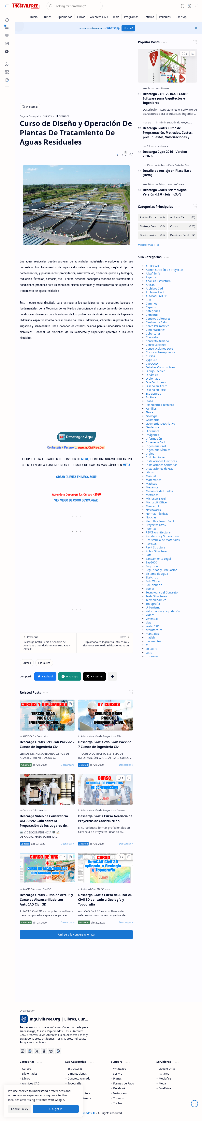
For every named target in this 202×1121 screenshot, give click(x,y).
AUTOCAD (152, 266)
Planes (117, 1078)
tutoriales (152, 656)
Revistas (151, 543)
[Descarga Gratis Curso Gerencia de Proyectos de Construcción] (105, 789)
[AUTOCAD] (29, 736)
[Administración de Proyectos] (98, 736)
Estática (151, 397)
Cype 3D (151, 360)
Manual (151, 476)
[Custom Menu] (7, 43)
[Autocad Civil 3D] (41, 889)
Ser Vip (117, 1073)
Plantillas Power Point (160, 521)
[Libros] (81, 17)
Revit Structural (156, 547)
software (151, 649)
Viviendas (152, 619)
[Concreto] (42, 736)
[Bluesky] (51, 1051)
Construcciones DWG (159, 348)
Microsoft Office (156, 502)
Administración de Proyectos (164, 270)
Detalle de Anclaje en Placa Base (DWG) (167, 173)
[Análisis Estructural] (152, 217)
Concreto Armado (157, 341)
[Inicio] (34, 17)
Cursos (150, 356)
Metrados (152, 495)
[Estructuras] (165, 184)
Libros (150, 472)
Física (149, 412)
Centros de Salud (157, 322)
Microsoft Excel (156, 498)
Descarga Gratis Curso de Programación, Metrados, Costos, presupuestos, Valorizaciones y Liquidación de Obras (168, 132)
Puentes (151, 528)
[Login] (7, 64)
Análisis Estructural (158, 281)
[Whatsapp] (58, 1051)
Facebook (119, 1088)
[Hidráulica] (44, 662)
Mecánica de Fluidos (159, 491)
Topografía (153, 604)
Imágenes (152, 435)
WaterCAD (152, 626)
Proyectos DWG (156, 525)
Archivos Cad (154, 288)
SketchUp (152, 577)
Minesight (152, 506)
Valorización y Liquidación (163, 611)
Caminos (151, 303)
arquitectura (154, 630)
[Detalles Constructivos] (188, 165)
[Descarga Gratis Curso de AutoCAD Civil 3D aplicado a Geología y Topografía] (105, 868)
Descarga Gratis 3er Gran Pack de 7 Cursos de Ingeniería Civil (47, 744)
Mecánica (152, 487)
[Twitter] (37, 1051)
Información (154, 438)
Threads (118, 1098)
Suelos (150, 589)
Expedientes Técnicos (160, 405)
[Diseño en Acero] (152, 235)
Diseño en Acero (156, 386)
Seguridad (153, 566)
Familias (151, 408)
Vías (148, 622)
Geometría (153, 420)
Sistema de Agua (157, 574)
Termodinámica (156, 600)
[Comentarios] (120, 778)
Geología (151, 416)
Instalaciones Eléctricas (161, 461)
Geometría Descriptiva (160, 423)
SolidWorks (153, 581)
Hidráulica (152, 431)
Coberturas (153, 333)
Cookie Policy (19, 1109)
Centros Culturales (158, 318)
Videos (150, 615)
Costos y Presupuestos (160, 352)
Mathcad (151, 483)
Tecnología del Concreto (162, 592)
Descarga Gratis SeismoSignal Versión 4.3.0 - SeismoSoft (165, 192)
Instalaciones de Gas (159, 468)
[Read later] (118, 154)
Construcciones (156, 345)
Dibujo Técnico (155, 371)
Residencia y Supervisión (162, 536)
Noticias (151, 517)
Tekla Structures (156, 596)
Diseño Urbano (156, 382)
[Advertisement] (76, 67)
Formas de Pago (123, 1083)
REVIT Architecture (158, 532)
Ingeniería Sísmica (158, 450)
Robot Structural (156, 551)
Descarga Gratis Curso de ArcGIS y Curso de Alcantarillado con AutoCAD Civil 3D (46, 900)
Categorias (153, 311)
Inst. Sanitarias (156, 457)
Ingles (150, 453)
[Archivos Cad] (165, 165)
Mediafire (165, 1078)
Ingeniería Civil (156, 446)
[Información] (40, 810)
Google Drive (167, 1068)
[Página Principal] (7, 20)
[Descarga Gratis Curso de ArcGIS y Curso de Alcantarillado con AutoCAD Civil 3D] (47, 868)
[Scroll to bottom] (194, 1103)
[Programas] (131, 17)
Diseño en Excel (156, 390)
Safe (149, 555)
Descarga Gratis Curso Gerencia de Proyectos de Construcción (105, 818)
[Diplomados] (64, 17)
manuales (152, 634)
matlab (150, 637)
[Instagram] (30, 1051)
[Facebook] (23, 1051)
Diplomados (29, 1073)
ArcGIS (150, 285)
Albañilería (153, 273)
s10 (148, 645)
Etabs (149, 401)
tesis (149, 652)
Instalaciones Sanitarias (161, 465)
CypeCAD (152, 363)
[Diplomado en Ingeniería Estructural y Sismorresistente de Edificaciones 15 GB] (104, 643)
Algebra (151, 277)
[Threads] (44, 1051)
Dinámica (152, 375)
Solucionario (154, 585)
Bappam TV (189, 1113)
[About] (7, 72)
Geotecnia (152, 427)
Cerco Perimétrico (157, 326)
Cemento (152, 315)
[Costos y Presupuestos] (152, 226)
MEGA (85, 459)
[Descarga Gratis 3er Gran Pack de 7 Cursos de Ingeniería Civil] (47, 715)
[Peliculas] (165, 17)
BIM (148, 300)
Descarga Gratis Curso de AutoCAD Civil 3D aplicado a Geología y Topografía (105, 900)
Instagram (120, 1093)
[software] (163, 88)
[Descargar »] (68, 764)
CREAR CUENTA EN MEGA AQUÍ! (76, 477)
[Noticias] (149, 17)
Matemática (153, 480)
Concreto (152, 337)
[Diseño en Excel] (182, 235)
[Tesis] (116, 17)
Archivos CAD (30, 1083)
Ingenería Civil (155, 442)
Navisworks (153, 510)
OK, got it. (56, 1109)
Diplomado (153, 378)
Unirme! (128, 28)
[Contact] (7, 80)
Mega (162, 1083)
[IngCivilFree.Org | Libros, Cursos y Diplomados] (25, 6)
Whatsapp (113, 28)
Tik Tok (117, 1103)
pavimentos (153, 641)
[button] (7, 6)
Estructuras (153, 393)
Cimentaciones (155, 330)
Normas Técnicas (157, 513)
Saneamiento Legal (158, 558)
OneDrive (165, 1088)
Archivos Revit (155, 292)
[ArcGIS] (27, 889)
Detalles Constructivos (160, 367)
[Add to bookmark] (70, 704)
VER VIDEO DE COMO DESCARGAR (76, 500)
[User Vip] (181, 17)
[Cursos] (47, 17)
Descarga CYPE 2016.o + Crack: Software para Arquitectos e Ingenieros (165, 98)
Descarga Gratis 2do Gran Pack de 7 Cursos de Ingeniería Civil (104, 744)
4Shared (164, 1073)
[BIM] (119, 736)
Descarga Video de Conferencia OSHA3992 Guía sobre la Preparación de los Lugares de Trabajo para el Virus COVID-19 (44, 821)
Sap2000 (151, 562)
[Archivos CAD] (99, 17)
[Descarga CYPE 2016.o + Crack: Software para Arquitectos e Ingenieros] (167, 66)
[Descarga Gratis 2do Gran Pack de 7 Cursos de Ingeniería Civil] (105, 715)
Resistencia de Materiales (163, 540)
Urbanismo (153, 607)
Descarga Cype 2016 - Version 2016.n (165, 154)
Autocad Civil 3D (156, 296)
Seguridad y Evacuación (161, 570)
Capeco (150, 307)
